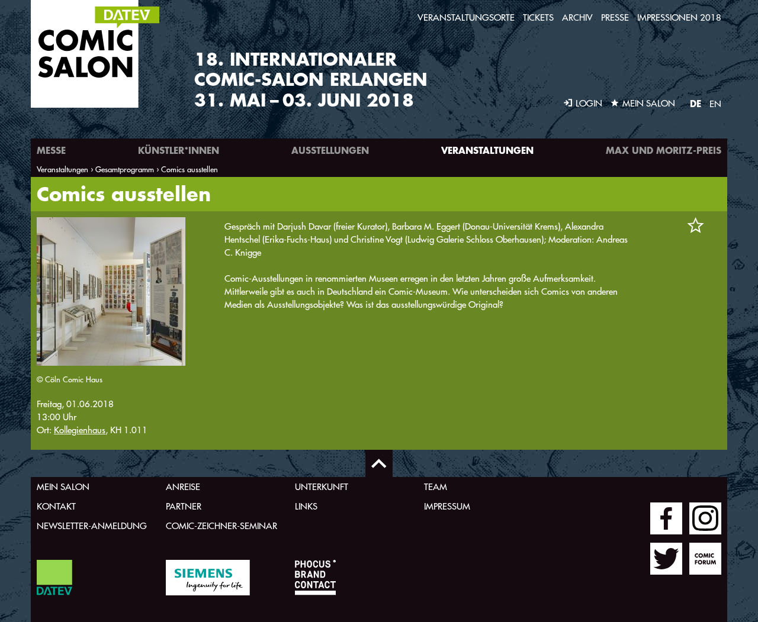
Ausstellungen (330, 150)
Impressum (447, 506)
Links (306, 506)
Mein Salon (63, 486)
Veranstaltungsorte (466, 17)
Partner (183, 506)
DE (695, 103)
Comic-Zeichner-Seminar (221, 525)
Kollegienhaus (79, 430)
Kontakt (56, 506)
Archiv (577, 17)
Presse (615, 17)
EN (715, 103)
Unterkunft (321, 486)
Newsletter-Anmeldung (92, 525)
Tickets (538, 17)
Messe (51, 150)
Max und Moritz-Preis (663, 150)
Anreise (183, 486)
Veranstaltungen (487, 150)
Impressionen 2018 (679, 17)
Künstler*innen (178, 150)
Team (435, 486)
